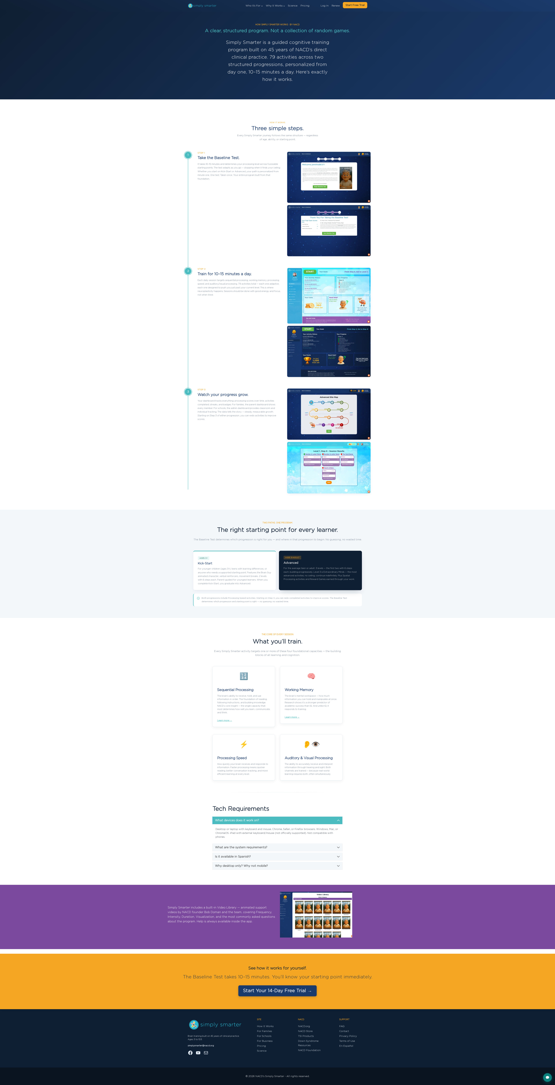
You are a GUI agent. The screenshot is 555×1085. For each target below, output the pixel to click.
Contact (344, 1031)
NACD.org (304, 1026)
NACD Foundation (309, 1050)
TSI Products (306, 1036)
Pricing (304, 5)
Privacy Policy (348, 1036)
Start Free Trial (355, 5)
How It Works (265, 1026)
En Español (346, 1046)
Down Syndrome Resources (308, 1043)
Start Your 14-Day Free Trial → (277, 990)
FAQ (341, 1026)
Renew (336, 5)
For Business (265, 1041)
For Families (264, 1031)
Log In (325, 5)
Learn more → (224, 720)
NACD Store (305, 1031)
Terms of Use (347, 1041)
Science (292, 5)
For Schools (264, 1036)
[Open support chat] (547, 1077)
